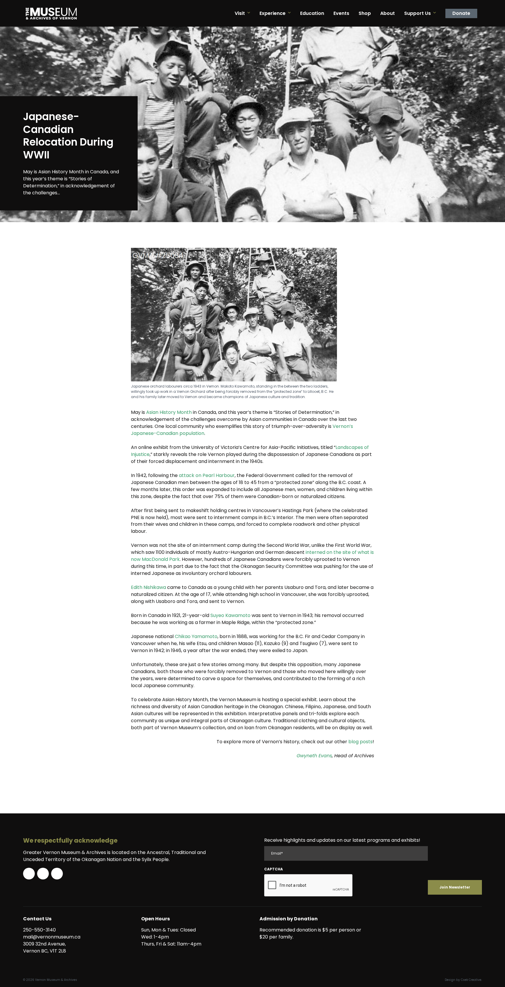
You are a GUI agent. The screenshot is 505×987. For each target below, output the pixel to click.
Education (312, 13)
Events (341, 13)
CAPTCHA (273, 869)
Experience (273, 13)
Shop (365, 13)
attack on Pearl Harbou (206, 475)
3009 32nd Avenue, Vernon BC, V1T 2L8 (45, 947)
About (387, 13)
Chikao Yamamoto (196, 636)
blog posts (360, 741)
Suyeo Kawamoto (230, 615)
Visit (240, 13)
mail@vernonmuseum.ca (51, 937)
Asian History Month (169, 412)
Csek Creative (471, 980)
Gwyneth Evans (314, 755)
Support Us (417, 13)
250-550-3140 (39, 929)
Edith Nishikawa (148, 587)
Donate (461, 13)
